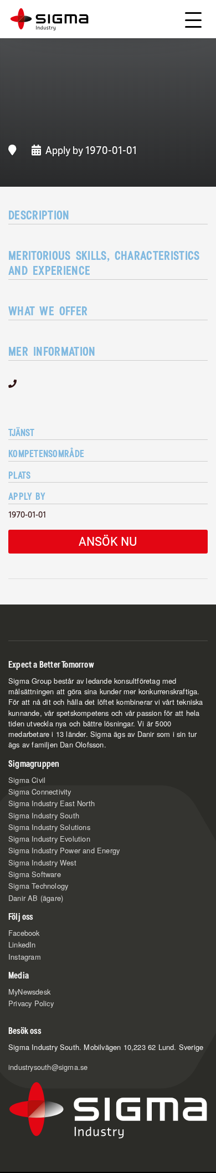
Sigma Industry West (42, 862)
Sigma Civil (26, 780)
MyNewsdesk (29, 991)
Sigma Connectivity (39, 791)
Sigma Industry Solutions (49, 827)
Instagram (24, 956)
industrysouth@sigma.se (48, 1067)
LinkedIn (22, 944)
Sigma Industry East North (51, 803)
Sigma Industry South (43, 815)
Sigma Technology (38, 885)
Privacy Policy (31, 1003)
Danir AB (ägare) (35, 898)
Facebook (24, 933)
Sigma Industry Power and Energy (64, 850)
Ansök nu (108, 541)
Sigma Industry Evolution (49, 838)
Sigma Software (34, 874)
